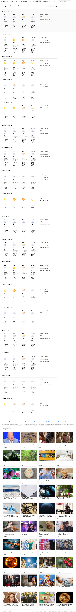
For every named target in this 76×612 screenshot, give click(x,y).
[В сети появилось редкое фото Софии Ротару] (29, 529)
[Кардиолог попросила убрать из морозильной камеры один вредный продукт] (29, 583)
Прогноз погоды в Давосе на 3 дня (9, 421)
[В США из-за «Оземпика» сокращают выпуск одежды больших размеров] (29, 547)
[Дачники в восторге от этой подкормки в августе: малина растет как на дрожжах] (64, 565)
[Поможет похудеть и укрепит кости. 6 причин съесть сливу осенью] (11, 476)
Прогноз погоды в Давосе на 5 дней (25, 421)
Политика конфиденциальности (41, 611)
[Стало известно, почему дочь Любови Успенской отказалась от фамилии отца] (11, 600)
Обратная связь (60, 611)
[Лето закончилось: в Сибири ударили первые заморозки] (29, 600)
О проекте (33, 611)
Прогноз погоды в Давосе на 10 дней (58, 421)
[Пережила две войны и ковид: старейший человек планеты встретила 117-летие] (64, 476)
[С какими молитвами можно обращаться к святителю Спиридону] (47, 583)
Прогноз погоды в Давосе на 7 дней (41, 421)
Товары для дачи (41, 422)
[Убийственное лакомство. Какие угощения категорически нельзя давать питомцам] (47, 440)
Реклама (9, 611)
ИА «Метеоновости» (71, 611)
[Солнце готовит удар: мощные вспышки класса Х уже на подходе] (11, 565)
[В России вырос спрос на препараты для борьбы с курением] (47, 476)
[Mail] (1, 1)
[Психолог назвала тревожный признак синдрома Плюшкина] (29, 511)
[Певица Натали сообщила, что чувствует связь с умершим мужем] (47, 547)
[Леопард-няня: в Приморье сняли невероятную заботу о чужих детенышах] (29, 458)
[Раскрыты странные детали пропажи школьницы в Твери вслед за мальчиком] (64, 547)
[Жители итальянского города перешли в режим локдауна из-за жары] (29, 565)
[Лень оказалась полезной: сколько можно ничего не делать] (11, 529)
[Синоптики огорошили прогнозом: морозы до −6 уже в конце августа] (64, 511)
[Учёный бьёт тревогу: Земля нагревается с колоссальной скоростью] (47, 511)
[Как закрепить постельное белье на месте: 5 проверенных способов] (64, 458)
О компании (5, 611)
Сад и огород (33, 422)
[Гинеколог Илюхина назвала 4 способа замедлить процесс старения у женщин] (47, 565)
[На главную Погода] (5, 1)
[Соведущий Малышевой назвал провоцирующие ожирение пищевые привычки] (29, 476)
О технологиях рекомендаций (52, 611)
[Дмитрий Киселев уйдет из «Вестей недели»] (11, 440)
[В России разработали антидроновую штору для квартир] (29, 493)
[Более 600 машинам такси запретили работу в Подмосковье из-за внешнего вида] (11, 547)
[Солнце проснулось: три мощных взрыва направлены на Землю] (64, 600)
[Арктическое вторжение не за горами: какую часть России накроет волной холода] (11, 493)
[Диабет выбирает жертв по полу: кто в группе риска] (47, 529)
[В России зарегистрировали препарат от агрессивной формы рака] (11, 511)
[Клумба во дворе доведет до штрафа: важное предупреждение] (64, 493)
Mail (1, 611)
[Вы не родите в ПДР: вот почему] (64, 583)
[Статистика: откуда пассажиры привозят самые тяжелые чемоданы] (47, 458)
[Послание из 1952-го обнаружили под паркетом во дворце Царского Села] (29, 440)
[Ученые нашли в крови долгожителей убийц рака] (47, 493)
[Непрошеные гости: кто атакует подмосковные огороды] (64, 440)
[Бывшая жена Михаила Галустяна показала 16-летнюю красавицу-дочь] (11, 583)
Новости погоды (71, 421)
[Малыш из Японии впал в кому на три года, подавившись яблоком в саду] (47, 600)
